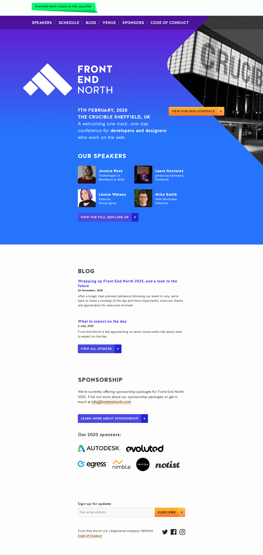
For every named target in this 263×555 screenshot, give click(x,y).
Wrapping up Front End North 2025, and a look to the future (127, 283)
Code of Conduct (90, 536)
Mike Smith (166, 194)
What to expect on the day (102, 321)
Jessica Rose (111, 170)
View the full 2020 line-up (105, 217)
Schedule (69, 22)
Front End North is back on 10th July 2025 (63, 6)
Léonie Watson (112, 194)
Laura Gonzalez (169, 170)
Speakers (42, 22)
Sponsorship (100, 380)
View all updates (96, 349)
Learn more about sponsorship (109, 418)
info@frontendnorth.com (111, 402)
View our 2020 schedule (193, 111)
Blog (91, 22)
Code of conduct (169, 22)
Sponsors (133, 22)
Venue (109, 22)
